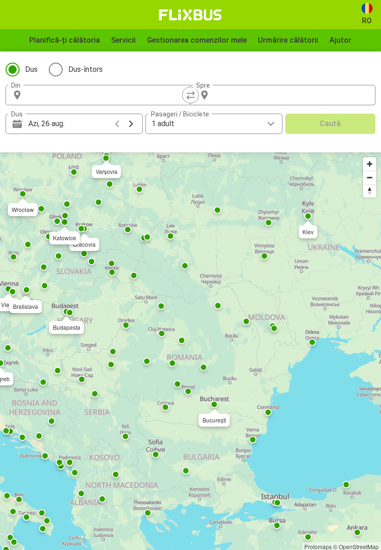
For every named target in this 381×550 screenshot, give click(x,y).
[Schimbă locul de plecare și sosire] (190, 95)
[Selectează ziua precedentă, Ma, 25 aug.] (117, 123)
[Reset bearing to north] (369, 191)
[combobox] (106, 95)
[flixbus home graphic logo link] (190, 14)
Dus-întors (85, 69)
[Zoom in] (369, 164)
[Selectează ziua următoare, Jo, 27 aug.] (131, 123)
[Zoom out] (369, 177)
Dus (31, 69)
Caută (330, 123)
